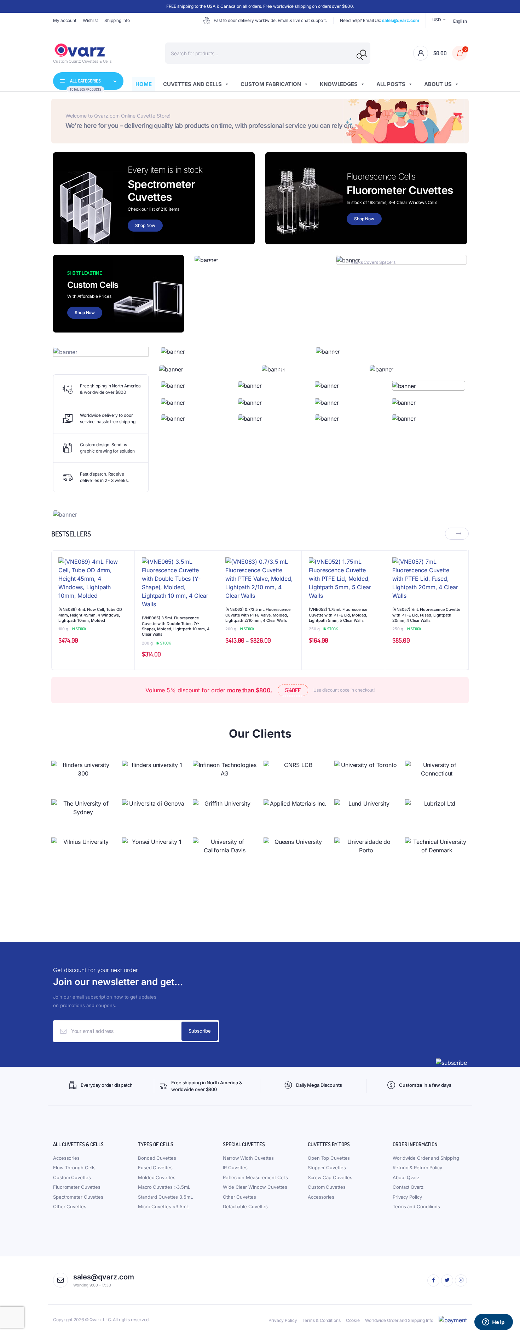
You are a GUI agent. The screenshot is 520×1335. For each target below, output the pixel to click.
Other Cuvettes (69, 1206)
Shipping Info (117, 20)
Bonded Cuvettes (157, 1158)
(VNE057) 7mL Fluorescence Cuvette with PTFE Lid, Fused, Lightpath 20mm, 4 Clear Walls (426, 615)
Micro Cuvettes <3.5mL (163, 1206)
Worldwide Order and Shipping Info (399, 1320)
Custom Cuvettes (72, 1177)
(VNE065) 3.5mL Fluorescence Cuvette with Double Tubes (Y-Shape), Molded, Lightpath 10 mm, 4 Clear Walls (175, 626)
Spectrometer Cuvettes (78, 1197)
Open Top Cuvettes (329, 1158)
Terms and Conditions (416, 1206)
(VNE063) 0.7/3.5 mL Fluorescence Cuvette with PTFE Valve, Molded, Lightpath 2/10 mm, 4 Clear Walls (257, 615)
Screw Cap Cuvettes (330, 1177)
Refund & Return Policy (417, 1167)
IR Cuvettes (235, 1167)
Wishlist (90, 20)
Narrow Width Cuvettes (248, 1158)
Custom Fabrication (271, 84)
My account (64, 20)
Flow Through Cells (74, 1167)
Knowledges (339, 84)
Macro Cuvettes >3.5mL (164, 1187)
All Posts (390, 84)
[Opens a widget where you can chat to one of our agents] (493, 1322)
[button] (125, 579)
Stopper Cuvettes (327, 1167)
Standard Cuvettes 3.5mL (165, 1197)
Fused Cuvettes (155, 1167)
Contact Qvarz (408, 1187)
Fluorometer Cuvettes (76, 1187)
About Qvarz (406, 1177)
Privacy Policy (407, 1197)
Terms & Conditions (321, 1320)
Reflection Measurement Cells (255, 1177)
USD (436, 19)
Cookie (353, 1320)
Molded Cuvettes (156, 1177)
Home (143, 84)
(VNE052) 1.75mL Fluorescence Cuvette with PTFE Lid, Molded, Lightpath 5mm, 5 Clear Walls (338, 615)
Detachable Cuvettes (245, 1206)
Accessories (66, 1158)
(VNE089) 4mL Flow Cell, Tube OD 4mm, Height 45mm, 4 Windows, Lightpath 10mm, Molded (90, 615)
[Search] (359, 56)
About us (438, 84)
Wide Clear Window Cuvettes (255, 1187)
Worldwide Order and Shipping (426, 1158)
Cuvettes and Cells (192, 84)
